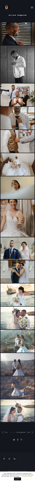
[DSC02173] (17, 387)
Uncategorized (21, 432)
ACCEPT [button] (17, 479)
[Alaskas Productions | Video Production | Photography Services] (6, 7)
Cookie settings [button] (27, 476)
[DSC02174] (17, 364)
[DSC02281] (17, 294)
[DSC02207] (17, 341)
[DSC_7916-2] (17, 410)
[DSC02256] (17, 318)
